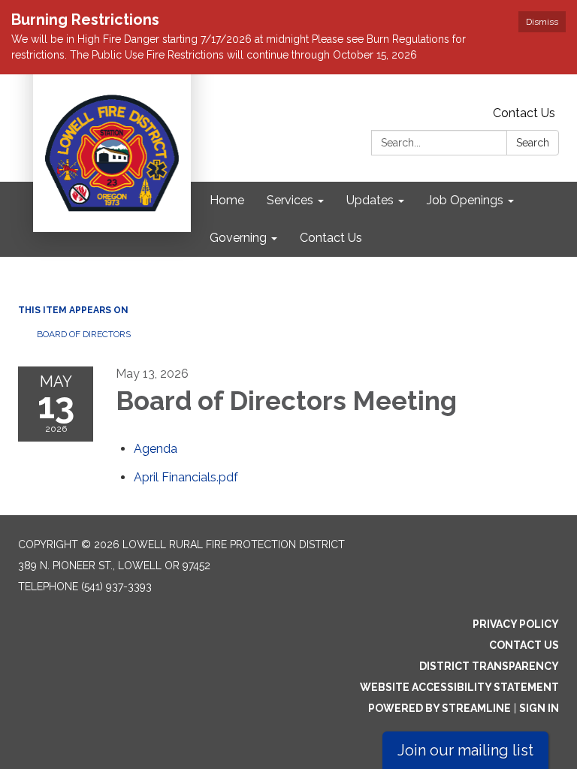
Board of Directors (84, 334)
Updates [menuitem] (370, 200)
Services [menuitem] (290, 200)
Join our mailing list (465, 750)
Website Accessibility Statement (459, 687)
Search (532, 143)
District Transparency (489, 666)
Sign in (539, 708)
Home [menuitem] (227, 200)
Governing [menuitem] (238, 238)
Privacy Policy (516, 624)
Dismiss (542, 22)
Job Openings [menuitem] (465, 200)
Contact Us (524, 113)
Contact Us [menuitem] (331, 238)
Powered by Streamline (439, 708)
